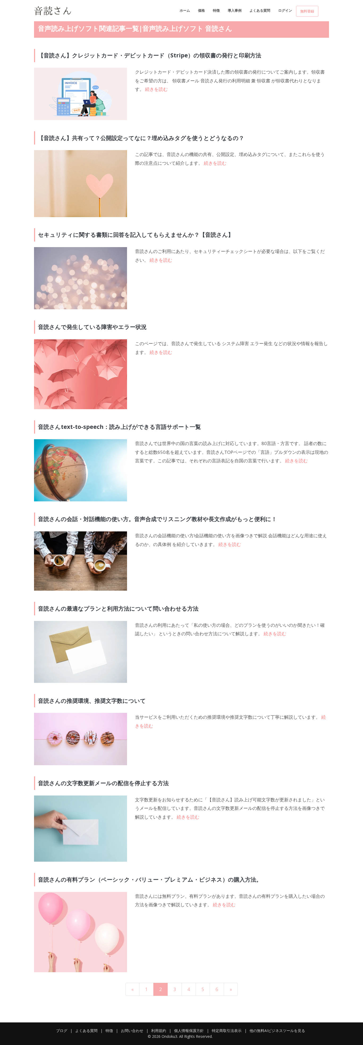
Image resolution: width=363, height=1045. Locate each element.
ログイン (285, 10)
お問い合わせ (132, 1030)
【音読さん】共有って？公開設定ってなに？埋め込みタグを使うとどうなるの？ (141, 138)
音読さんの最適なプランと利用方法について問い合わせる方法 (118, 608)
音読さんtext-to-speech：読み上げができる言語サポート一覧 (119, 426)
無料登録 (307, 11)
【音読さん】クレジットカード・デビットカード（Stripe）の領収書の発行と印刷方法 (149, 55)
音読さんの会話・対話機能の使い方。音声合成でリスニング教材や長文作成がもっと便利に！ (157, 519)
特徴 (216, 10)
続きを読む (156, 89)
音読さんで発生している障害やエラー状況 (92, 327)
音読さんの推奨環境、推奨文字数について (92, 700)
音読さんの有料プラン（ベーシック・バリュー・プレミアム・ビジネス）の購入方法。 (150, 879)
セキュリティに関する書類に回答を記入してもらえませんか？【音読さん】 (136, 234)
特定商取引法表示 (227, 1030)
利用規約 (158, 1030)
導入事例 (235, 10)
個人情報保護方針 (189, 1030)
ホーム (185, 10)
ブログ (61, 1030)
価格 (201, 10)
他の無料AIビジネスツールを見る (277, 1030)
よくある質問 (260, 10)
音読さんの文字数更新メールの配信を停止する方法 (103, 783)
